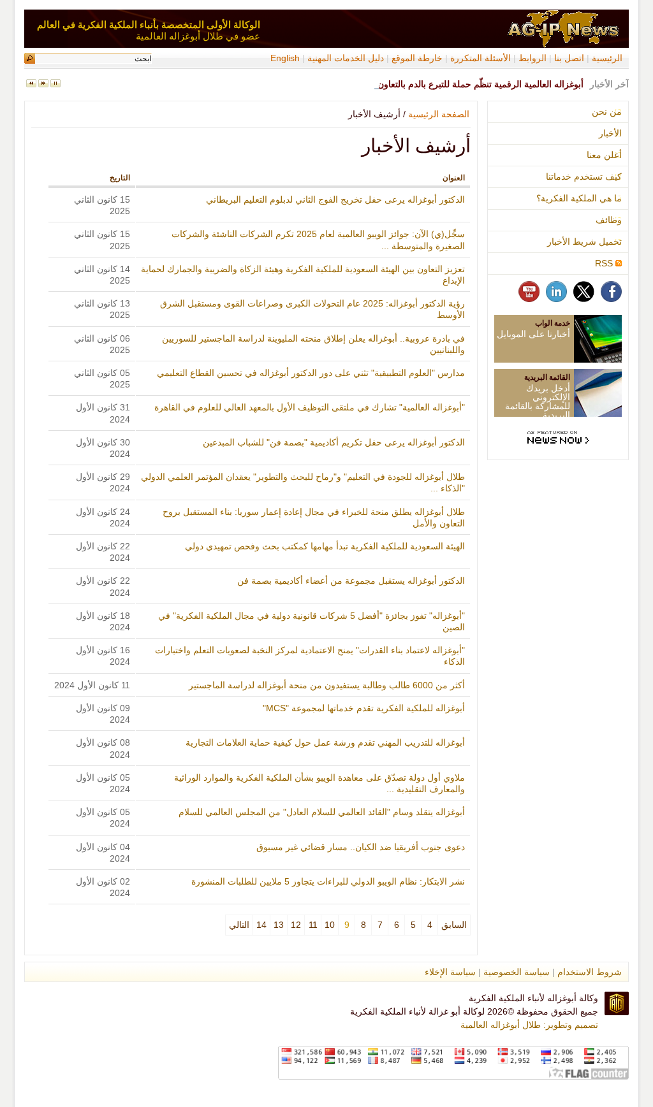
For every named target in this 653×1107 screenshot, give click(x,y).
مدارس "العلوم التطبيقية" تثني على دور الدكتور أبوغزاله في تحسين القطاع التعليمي (311, 373)
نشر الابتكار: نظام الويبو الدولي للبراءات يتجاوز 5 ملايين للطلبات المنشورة (328, 881)
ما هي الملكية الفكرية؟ (579, 198)
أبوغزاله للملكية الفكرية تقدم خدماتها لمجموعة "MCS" (364, 708)
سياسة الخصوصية (516, 972)
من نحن (607, 111)
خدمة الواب (552, 323)
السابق (454, 925)
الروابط (532, 58)
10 (330, 925)
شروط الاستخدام (589, 972)
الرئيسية (607, 58)
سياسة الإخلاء (450, 972)
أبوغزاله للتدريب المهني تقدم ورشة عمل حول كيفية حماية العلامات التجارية (325, 742)
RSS (605, 263)
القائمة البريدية (547, 377)
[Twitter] (583, 299)
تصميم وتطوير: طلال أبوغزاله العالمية (529, 1025)
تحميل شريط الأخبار (584, 241)
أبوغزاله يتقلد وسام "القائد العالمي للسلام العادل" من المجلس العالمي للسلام (322, 812)
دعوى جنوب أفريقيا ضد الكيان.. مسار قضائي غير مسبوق (360, 847)
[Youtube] (528, 299)
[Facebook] (611, 299)
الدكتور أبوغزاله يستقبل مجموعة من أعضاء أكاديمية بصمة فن (351, 580)
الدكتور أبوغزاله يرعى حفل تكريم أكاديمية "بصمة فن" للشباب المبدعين (334, 442)
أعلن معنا (604, 155)
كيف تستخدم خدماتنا (584, 176)
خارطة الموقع (417, 58)
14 (261, 925)
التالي (239, 925)
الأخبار (610, 133)
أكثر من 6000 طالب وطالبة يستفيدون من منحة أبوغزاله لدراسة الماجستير (327, 685)
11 (313, 925)
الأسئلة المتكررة (480, 58)
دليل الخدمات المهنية (344, 58)
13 (279, 925)
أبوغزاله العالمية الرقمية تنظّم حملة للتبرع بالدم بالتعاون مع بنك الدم (457, 84)
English (285, 58)
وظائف (609, 220)
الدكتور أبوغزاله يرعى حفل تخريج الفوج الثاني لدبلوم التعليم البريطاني (335, 199)
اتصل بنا (569, 58)
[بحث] (29, 58)
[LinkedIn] (556, 299)
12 (296, 925)
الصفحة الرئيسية (438, 114)
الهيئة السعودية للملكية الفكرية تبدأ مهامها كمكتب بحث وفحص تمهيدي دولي (325, 546)
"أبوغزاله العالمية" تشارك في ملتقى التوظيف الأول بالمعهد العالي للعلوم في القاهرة (309, 407)
